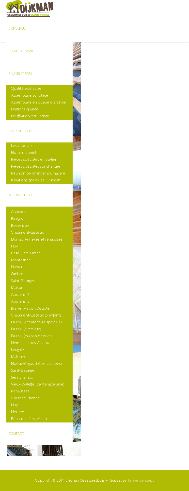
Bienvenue (17, 28)
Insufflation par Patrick (30, 116)
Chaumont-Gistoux (27, 232)
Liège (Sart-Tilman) (26, 253)
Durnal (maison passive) (31, 336)
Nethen (17, 412)
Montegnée (21, 260)
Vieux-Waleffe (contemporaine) (37, 384)
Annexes (18, 212)
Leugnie (17, 350)
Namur (16, 267)
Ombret (18, 274)
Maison (17, 288)
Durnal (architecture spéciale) (36, 322)
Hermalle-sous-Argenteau (33, 343)
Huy (14, 246)
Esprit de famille (23, 51)
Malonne (18, 357)
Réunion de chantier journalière (38, 173)
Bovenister (20, 226)
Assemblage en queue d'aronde (38, 102)
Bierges (17, 219)
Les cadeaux (21, 146)
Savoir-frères (20, 74)
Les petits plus (21, 131)
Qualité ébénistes (26, 88)
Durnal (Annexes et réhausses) (37, 239)
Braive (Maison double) (30, 308)
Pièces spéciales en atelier (33, 159)
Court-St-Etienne (25, 398)
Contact (16, 434)
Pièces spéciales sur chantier (35, 166)
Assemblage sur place (29, 95)
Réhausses (20, 391)
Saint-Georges (23, 281)
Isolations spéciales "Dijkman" (36, 180)
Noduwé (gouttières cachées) (36, 364)
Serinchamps (22, 377)
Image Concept (141, 480)
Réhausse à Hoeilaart (29, 419)
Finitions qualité (24, 109)
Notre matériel (23, 153)
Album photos (21, 195)
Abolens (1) (21, 295)
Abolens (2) (21, 301)
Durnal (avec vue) (26, 329)
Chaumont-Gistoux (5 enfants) (37, 315)
